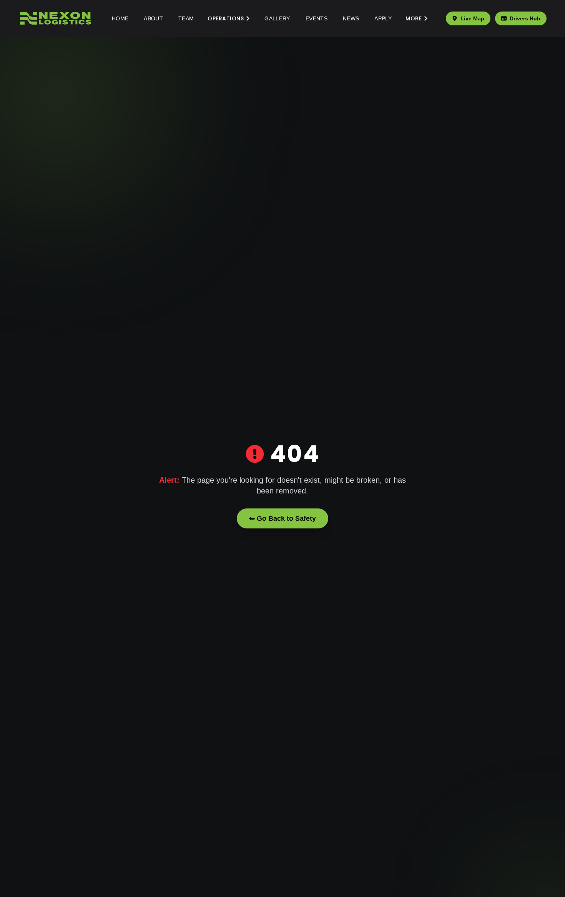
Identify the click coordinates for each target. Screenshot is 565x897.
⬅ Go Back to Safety (282, 518)
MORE (413, 18)
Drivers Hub (525, 18)
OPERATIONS (226, 18)
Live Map (472, 18)
